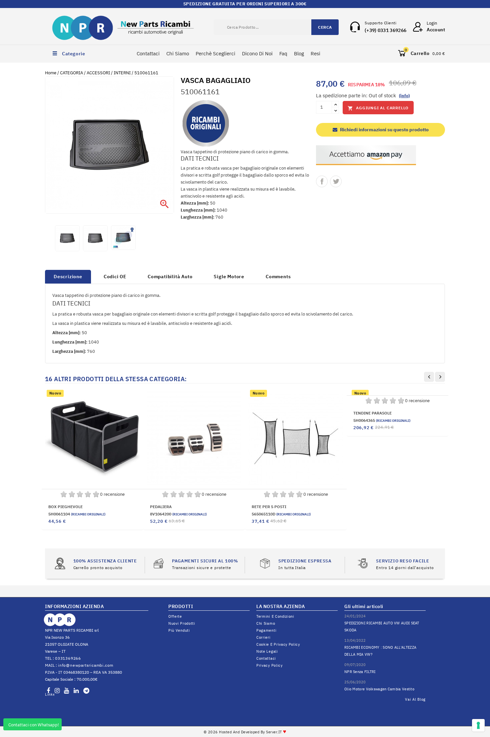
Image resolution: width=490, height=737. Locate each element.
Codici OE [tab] (115, 277)
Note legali (267, 651)
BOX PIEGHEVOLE (65, 506)
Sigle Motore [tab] (229, 277)
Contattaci (148, 53)
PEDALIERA (161, 506)
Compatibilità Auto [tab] (170, 277)
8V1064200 (178, 513)
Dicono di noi (257, 53)
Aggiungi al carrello (378, 108)
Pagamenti (266, 630)
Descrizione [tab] (68, 277)
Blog (299, 53)
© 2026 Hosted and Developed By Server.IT (245, 732)
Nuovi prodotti (181, 623)
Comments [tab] (278, 277)
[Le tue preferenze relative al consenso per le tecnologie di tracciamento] (478, 725)
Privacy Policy (269, 665)
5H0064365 (381, 420)
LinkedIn (49, 694)
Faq (283, 53)
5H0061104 (76, 513)
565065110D (281, 513)
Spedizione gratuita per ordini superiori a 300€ (245, 4)
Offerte (175, 616)
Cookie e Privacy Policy (278, 644)
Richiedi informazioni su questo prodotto (384, 130)
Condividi (321, 181)
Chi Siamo (177, 53)
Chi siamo (265, 623)
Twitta (335, 181)
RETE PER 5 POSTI (269, 506)
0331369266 (68, 658)
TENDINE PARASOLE (372, 412)
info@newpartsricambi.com (85, 665)
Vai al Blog (415, 699)
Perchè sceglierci (215, 53)
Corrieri (263, 637)
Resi (315, 53)
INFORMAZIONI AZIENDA (74, 606)
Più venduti (179, 630)
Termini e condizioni (275, 616)
